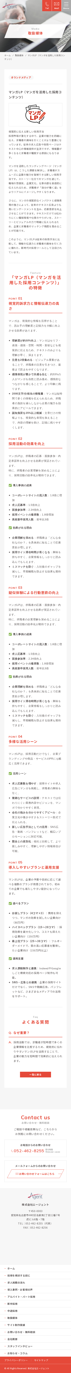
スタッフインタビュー (20, 1346)
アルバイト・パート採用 (21, 1296)
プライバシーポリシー (16, 1360)
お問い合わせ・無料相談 (21, 1332)
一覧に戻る (35, 1074)
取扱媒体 (19, 55)
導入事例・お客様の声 (20, 1289)
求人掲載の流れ (16, 1282)
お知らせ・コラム (17, 1353)
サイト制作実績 (16, 1325)
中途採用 (12, 1311)
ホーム (7, 55)
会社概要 (12, 1339)
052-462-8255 (29, 1150)
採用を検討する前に (18, 1275)
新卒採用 (12, 1303)
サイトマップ (41, 1360)
